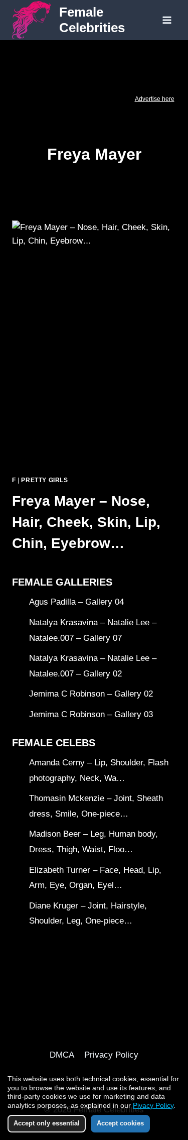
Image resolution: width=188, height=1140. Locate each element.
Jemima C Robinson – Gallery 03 (91, 714)
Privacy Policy (111, 1055)
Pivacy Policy (153, 1105)
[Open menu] (166, 20)
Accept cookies (120, 1123)
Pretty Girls (44, 480)
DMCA (62, 1055)
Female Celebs (53, 742)
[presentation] (94, 343)
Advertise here (154, 98)
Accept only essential (47, 1123)
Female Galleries (62, 582)
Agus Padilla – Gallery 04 (76, 602)
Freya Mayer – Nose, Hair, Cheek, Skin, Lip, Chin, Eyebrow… (86, 522)
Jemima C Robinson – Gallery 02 (91, 694)
